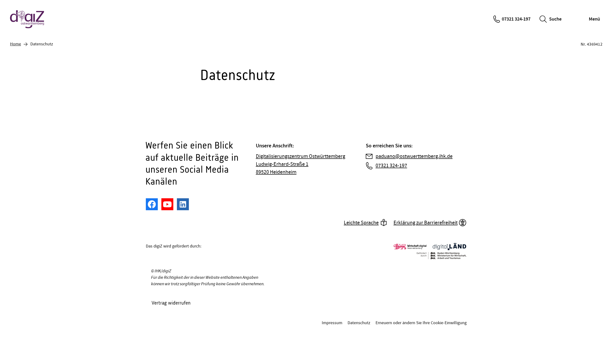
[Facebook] (152, 204)
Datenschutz (359, 323)
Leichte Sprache (361, 222)
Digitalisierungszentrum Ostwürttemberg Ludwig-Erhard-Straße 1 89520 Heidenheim (300, 164)
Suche (555, 19)
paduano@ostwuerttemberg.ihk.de (414, 156)
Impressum (332, 323)
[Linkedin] (183, 204)
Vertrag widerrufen (171, 303)
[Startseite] (27, 19)
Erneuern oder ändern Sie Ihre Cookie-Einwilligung (421, 323)
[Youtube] (167, 204)
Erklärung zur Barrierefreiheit (425, 222)
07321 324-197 (516, 19)
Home (15, 44)
